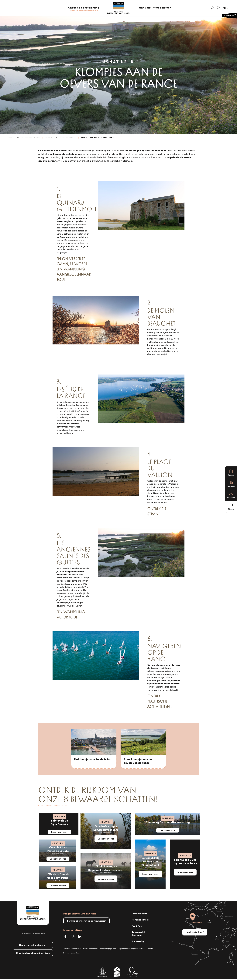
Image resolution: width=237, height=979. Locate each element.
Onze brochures (140, 913)
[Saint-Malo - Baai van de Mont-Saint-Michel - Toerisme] (118, 8)
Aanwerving (138, 941)
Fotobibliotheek (140, 919)
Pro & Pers (137, 925)
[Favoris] (218, 8)
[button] (212, 8)
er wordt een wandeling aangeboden (72, 269)
